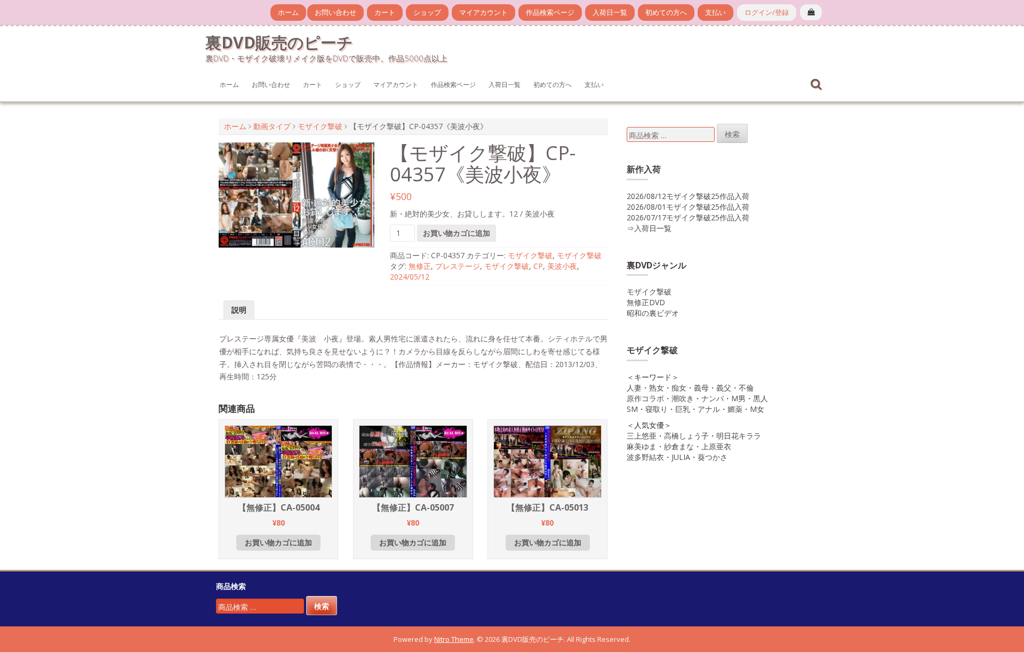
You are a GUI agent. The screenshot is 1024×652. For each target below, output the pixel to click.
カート (384, 12)
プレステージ (457, 266)
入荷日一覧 (610, 12)
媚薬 (734, 409)
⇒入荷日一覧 (649, 228)
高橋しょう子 (686, 436)
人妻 (634, 388)
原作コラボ (645, 398)
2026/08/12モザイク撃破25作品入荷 (688, 196)
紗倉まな (679, 446)
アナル (709, 409)
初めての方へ (666, 12)
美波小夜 (562, 266)
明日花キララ (738, 436)
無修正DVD (646, 302)
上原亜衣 (716, 446)
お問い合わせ (335, 12)
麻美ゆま (642, 446)
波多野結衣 (645, 457)
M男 (738, 398)
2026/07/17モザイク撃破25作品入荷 (688, 217)
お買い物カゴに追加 (456, 233)
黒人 (760, 398)
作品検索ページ (550, 12)
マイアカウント (483, 12)
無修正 (420, 266)
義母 (701, 388)
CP (538, 266)
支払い (715, 12)
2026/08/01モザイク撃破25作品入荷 (688, 207)
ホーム (288, 12)
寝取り (656, 409)
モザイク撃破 (320, 126)
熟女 (656, 388)
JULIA (680, 457)
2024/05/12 (409, 277)
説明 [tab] (238, 310)
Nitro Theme (454, 639)
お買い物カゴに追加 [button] (278, 542)
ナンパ (712, 398)
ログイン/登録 (767, 12)
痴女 (678, 388)
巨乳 (682, 409)
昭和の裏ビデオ (653, 313)
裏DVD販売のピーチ (279, 42)
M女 (757, 409)
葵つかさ (712, 457)
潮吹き (682, 398)
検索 (732, 134)
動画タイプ (272, 126)
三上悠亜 (642, 436)
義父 (723, 388)
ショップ (427, 12)
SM (632, 409)
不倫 (746, 388)
